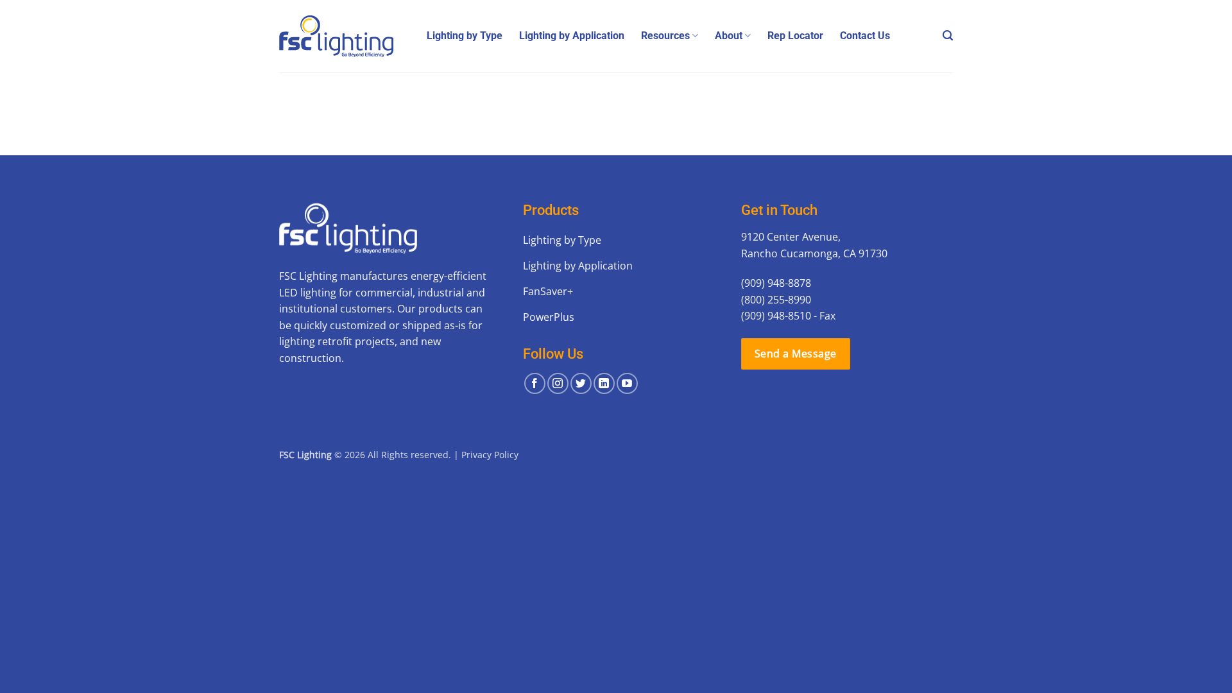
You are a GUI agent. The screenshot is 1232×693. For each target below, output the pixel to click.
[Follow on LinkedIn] (604, 383)
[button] (948, 35)
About (728, 36)
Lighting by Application (571, 36)
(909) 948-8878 (776, 283)
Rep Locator (795, 36)
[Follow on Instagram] (558, 383)
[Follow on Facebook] (534, 383)
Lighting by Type (464, 36)
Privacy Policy (489, 455)
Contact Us (865, 36)
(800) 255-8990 (776, 300)
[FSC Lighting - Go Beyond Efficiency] (343, 36)
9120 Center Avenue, (791, 237)
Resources (665, 36)
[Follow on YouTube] (627, 383)
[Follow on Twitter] (581, 383)
